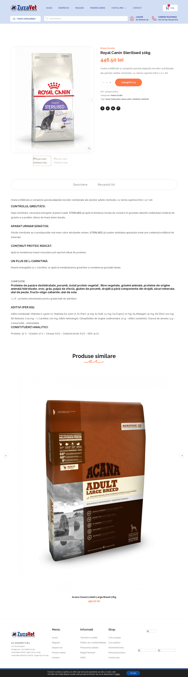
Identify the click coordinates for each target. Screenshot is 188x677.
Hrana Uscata (107, 48)
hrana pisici (116, 99)
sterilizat (145, 99)
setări (117, 674)
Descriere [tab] (80, 184)
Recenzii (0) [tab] (106, 184)
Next (91, 99)
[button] (89, 148)
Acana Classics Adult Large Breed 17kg (94, 597)
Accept (133, 673)
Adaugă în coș (128, 82)
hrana (108, 99)
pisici (129, 99)
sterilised (136, 99)
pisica (123, 99)
